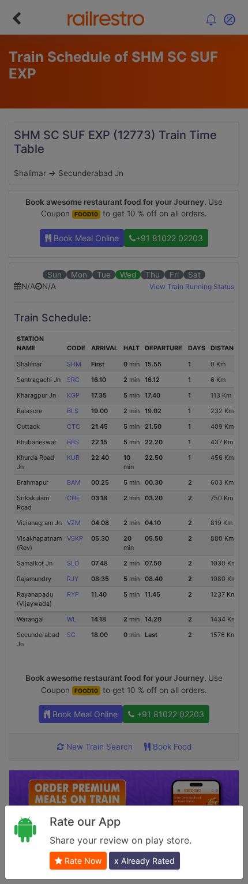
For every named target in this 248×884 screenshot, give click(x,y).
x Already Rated (144, 861)
